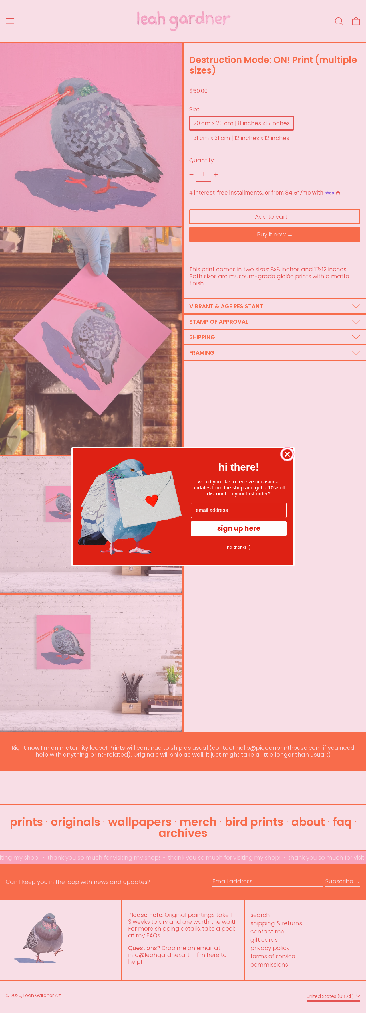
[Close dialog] (287, 454)
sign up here (238, 528)
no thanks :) (239, 547)
